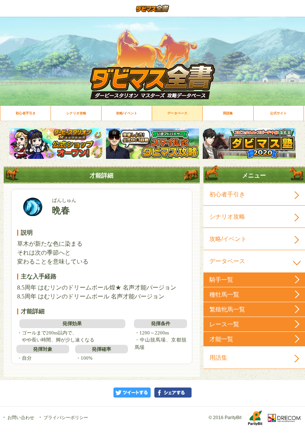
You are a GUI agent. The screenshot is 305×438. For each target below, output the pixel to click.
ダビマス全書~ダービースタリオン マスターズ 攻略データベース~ (152, 8)
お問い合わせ (20, 417)
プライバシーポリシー (66, 417)
